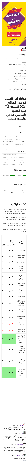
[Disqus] (14, 399)
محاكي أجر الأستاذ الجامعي (20, 76)
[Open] (23, 126)
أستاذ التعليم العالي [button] (19, 133)
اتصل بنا (24, 84)
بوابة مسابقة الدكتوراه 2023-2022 (17, 65)
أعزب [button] (22, 160)
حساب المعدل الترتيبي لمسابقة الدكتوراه (16, 79)
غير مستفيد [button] (21, 151)
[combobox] (14, 126)
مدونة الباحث (22, 55)
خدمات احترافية (22, 70)
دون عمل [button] (13, 160)
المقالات (24, 62)
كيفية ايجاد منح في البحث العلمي (18, 82)
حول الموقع (23, 68)
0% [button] (23, 141)
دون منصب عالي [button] (7, 141)
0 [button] (11, 133)
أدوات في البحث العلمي (20, 73)
